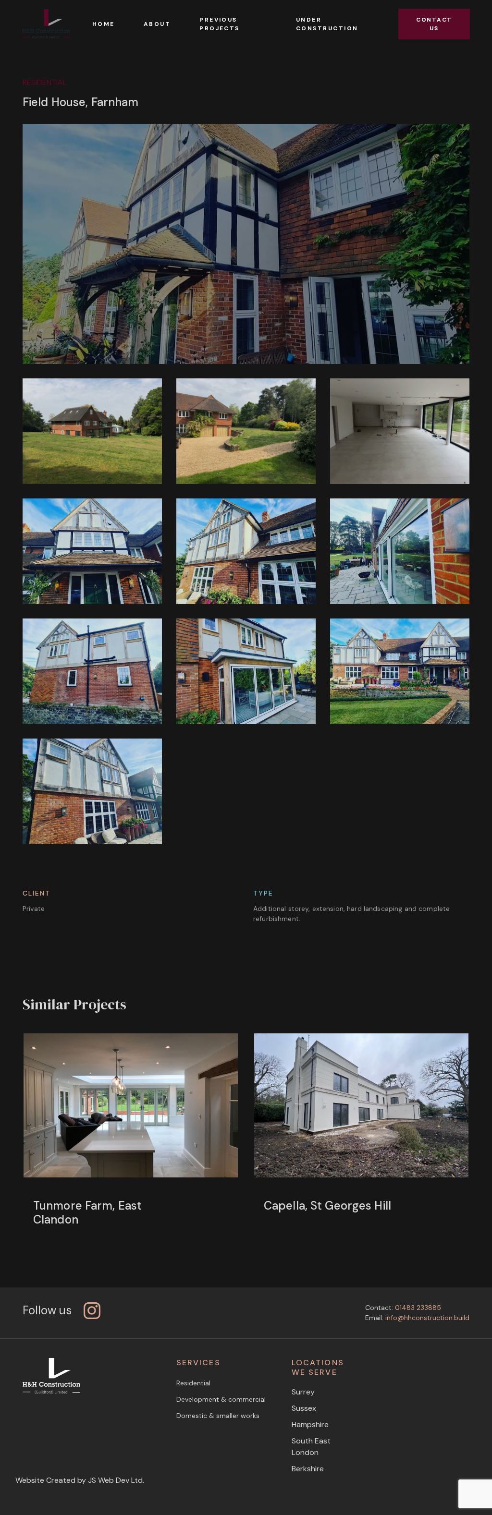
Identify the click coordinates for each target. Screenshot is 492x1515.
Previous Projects (219, 24)
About (157, 24)
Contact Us (434, 24)
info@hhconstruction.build (427, 1317)
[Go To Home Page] (46, 24)
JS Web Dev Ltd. (116, 1480)
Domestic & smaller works (217, 1415)
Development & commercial (221, 1399)
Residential (193, 1383)
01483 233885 (418, 1307)
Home (103, 24)
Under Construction (327, 24)
